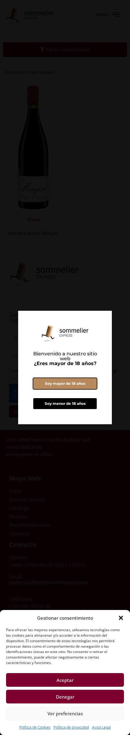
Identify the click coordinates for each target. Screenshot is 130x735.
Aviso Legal (101, 727)
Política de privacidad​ (71, 727)
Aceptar (65, 680)
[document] (65, 367)
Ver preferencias (65, 713)
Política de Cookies (34, 727)
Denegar (65, 697)
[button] (121, 618)
